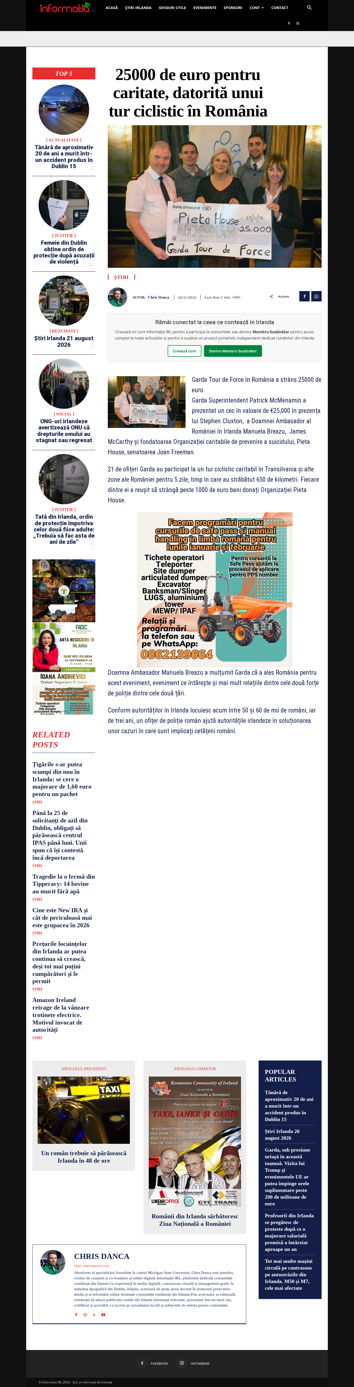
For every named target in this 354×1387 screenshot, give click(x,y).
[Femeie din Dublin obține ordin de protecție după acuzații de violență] (64, 205)
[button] (309, 8)
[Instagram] (298, 23)
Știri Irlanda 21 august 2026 (64, 341)
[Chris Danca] (120, 297)
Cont (255, 7)
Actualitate (63, 140)
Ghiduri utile (172, 7)
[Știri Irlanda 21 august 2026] (64, 301)
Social (64, 414)
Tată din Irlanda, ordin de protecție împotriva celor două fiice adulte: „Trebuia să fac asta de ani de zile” (64, 529)
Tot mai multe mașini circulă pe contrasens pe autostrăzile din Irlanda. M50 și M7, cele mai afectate (289, 1274)
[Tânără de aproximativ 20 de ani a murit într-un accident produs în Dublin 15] (64, 110)
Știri (37, 802)
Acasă (112, 7)
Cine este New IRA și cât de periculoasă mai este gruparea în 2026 (62, 918)
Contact (279, 7)
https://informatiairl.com (91, 1266)
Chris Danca (158, 297)
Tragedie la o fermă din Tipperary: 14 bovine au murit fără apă (63, 884)
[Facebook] (289, 23)
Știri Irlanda (138, 7)
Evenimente (204, 7)
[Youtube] (103, 1314)
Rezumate (64, 331)
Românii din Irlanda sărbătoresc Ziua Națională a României (195, 1220)
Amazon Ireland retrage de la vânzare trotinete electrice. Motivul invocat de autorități (60, 1015)
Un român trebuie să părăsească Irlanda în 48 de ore (83, 1157)
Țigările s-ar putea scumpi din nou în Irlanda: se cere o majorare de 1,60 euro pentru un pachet (61, 779)
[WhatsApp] (316, 296)
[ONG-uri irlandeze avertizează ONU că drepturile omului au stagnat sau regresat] (64, 384)
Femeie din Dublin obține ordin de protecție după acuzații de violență (64, 252)
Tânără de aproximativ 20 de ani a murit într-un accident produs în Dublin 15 (64, 156)
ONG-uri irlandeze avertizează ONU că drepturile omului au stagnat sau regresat (64, 430)
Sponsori (233, 7)
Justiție (64, 236)
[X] (94, 1314)
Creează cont (184, 351)
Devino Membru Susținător (233, 351)
